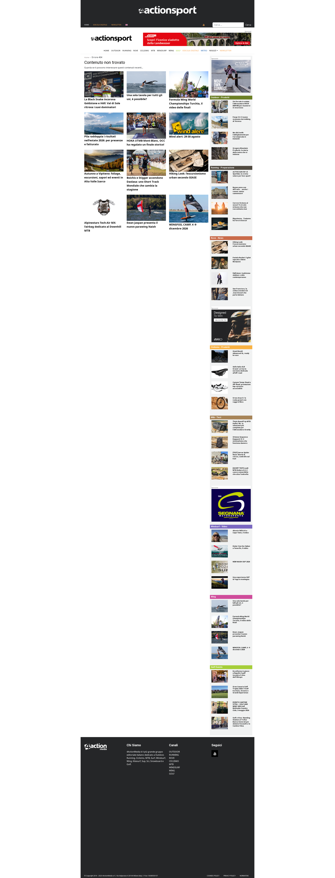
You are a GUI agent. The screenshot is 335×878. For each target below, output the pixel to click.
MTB (171, 764)
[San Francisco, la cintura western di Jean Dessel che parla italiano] (220, 294)
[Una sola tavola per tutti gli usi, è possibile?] (220, 606)
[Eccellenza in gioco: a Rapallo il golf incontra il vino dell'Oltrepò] (220, 676)
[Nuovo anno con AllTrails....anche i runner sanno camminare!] (220, 192)
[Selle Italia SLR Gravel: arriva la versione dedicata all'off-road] (220, 372)
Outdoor (115, 50)
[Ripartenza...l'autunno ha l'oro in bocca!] (220, 224)
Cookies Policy (213, 876)
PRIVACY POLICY (230, 876)
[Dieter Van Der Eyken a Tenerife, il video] (220, 551)
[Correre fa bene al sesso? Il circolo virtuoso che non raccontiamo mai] (220, 208)
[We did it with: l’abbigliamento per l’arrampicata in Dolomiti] (220, 138)
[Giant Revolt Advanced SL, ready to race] (220, 356)
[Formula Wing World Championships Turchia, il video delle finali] (220, 621)
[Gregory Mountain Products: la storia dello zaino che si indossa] (220, 153)
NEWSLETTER (116, 25)
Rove (135, 50)
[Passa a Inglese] (126, 25)
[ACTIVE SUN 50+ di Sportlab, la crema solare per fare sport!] (220, 177)
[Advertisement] (104, 823)
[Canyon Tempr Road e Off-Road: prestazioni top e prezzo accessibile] (220, 387)
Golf (171, 773)
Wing (171, 50)
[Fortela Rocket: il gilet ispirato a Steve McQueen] (220, 263)
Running (126, 50)
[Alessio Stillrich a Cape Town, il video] (220, 536)
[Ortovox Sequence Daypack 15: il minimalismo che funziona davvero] (220, 442)
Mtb (153, 50)
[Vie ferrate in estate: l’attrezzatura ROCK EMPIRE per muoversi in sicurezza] (220, 107)
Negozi (212, 50)
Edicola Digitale (100, 25)
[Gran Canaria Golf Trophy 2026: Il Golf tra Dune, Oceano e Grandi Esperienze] (220, 692)
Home (86, 25)
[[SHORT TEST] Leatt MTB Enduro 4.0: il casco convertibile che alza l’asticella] (220, 473)
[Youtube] (204, 24)
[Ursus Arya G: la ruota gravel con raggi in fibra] (220, 403)
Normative (244, 876)
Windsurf (162, 50)
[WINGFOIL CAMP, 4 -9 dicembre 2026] (220, 653)
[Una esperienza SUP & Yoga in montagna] (220, 582)
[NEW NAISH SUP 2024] (220, 567)
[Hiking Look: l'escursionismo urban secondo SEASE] (220, 247)
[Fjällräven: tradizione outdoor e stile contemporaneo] (220, 278)
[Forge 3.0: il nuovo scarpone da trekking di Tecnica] (220, 122)
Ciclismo (144, 50)
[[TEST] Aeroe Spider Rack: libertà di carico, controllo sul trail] (220, 458)
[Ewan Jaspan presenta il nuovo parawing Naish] (220, 637)
